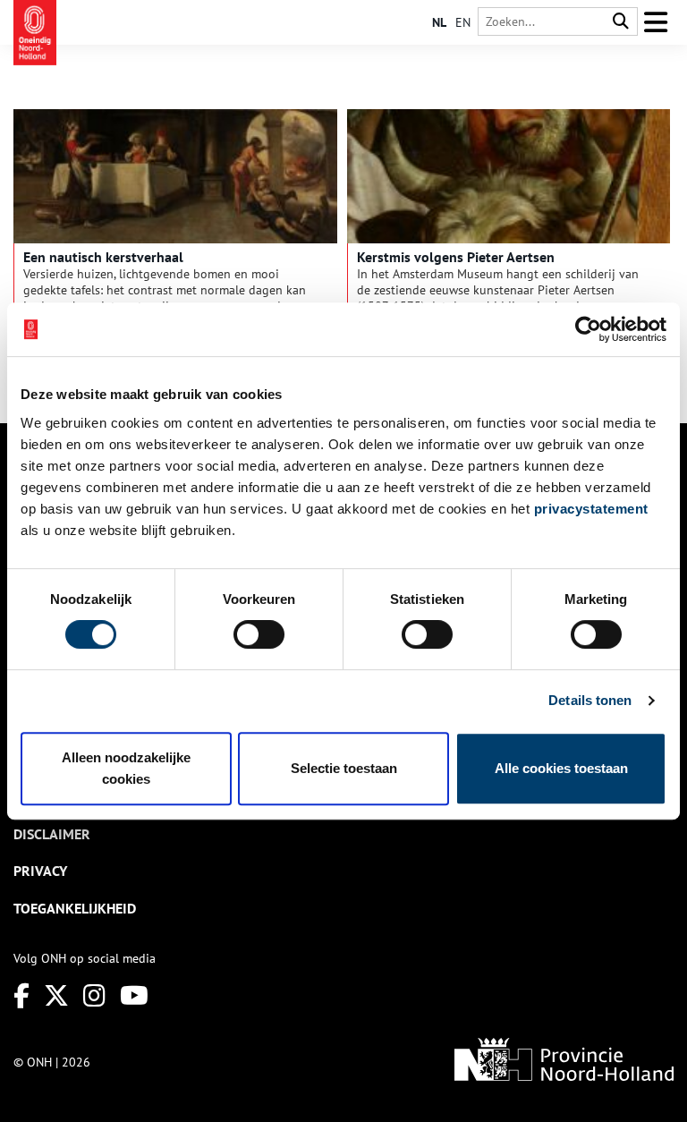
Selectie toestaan (344, 768)
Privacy (40, 871)
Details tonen (590, 700)
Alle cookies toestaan (561, 768)
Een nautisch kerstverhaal (103, 257)
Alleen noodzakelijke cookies (126, 768)
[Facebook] (21, 995)
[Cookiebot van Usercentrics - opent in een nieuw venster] (588, 329)
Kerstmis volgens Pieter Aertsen (456, 257)
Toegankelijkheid (74, 908)
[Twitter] (56, 995)
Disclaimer (51, 834)
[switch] (258, 634)
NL (439, 22)
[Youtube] (134, 995)
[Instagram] (94, 995)
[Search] (621, 22)
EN (463, 22)
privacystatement (591, 508)
